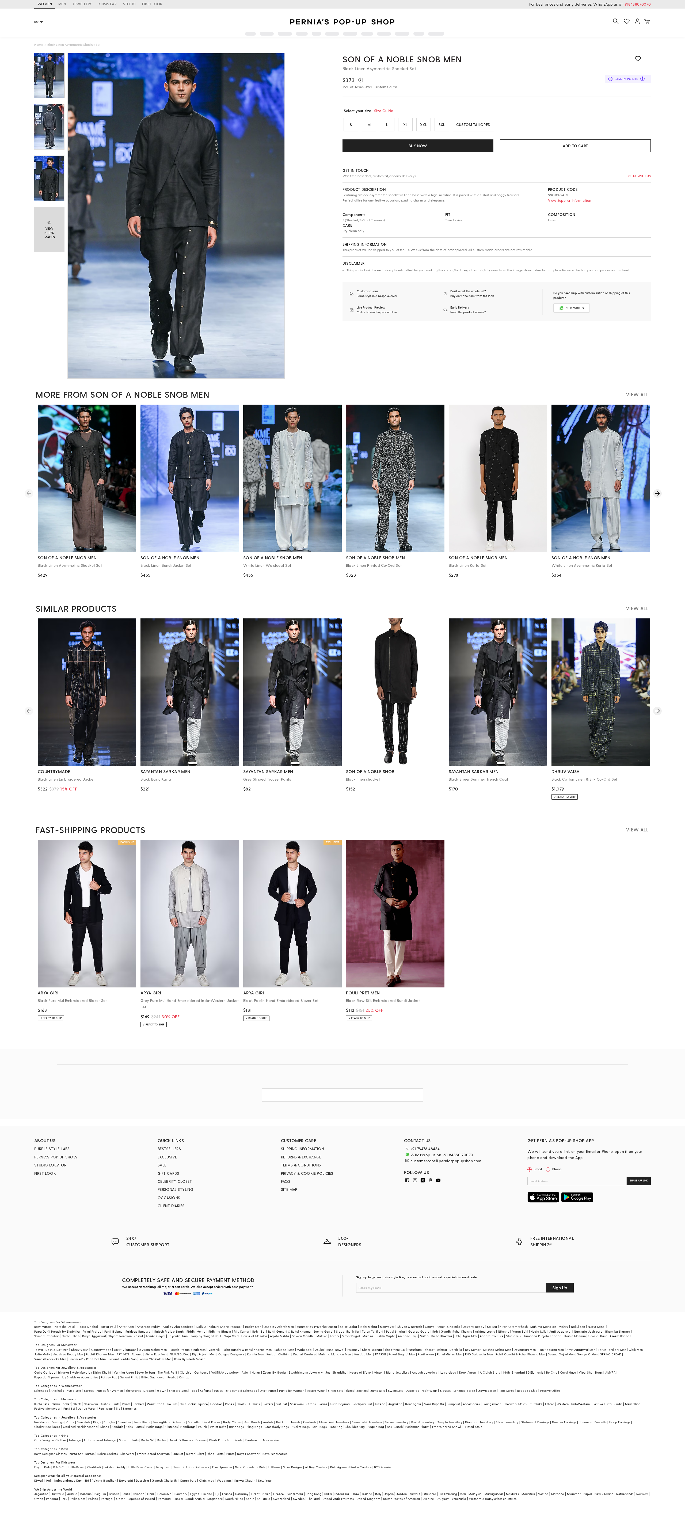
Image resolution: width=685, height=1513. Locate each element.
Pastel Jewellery (423, 1422)
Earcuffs (194, 1422)
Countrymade (101, 1349)
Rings (97, 1422)
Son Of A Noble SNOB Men (402, 59)
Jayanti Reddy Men (123, 1359)
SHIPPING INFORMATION (302, 1148)
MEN (62, 4)
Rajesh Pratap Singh (169, 1331)
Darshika (456, 1349)
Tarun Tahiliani (372, 1331)
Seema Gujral (323, 1331)
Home (38, 44)
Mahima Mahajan (543, 1326)
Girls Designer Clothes (50, 1440)
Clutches (171, 1426)
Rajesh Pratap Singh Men (188, 1349)
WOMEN (44, 4)
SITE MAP (289, 1189)
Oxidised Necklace (76, 1426)
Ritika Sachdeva (153, 1377)
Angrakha (395, 1404)
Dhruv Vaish (79, 1349)
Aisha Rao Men (156, 1354)
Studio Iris (513, 1336)
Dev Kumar (473, 1349)
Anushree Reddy (148, 1326)
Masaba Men (363, 1354)
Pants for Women (291, 1390)
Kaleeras (179, 1422)
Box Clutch (395, 1426)
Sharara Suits (129, 1440)
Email (538, 1169)
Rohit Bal (258, 1331)
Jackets (362, 1390)
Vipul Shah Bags (591, 1372)
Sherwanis (133, 1390)
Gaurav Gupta (419, 1331)
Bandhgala (413, 1404)
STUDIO (129, 4)
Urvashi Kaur (597, 1336)
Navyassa (163, 1467)
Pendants (309, 1422)
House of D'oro (360, 1372)
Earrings (58, 1422)
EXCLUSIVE (167, 1157)
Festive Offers (550, 1390)
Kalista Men (255, 1354)
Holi (49, 1480)
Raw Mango (43, 1326)
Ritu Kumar (242, 1331)
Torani (334, 1336)
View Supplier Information (569, 200)
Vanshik (214, 1349)
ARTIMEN (123, 1354)
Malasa (368, 1336)
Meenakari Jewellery (334, 1422)
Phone (557, 1169)
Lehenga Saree (464, 1390)
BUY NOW (418, 145)
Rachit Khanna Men (100, 1354)
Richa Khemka (441, 1336)
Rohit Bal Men (284, 1349)
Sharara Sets (178, 1390)
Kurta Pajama (340, 1404)
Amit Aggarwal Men (580, 1349)
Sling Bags (254, 1426)
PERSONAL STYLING (175, 1189)
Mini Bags (320, 1426)
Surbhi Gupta (385, 1336)
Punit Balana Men (551, 1349)
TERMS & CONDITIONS (301, 1165)
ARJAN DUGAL (179, 1354)
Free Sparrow (222, 1467)
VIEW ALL (637, 394)
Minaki (378, 1372)
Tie (118, 1408)
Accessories (471, 1404)
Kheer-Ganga (372, 1349)
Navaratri (126, 1480)
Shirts (77, 1404)
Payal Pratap (92, 1331)
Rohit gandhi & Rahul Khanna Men (247, 1349)
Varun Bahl (520, 1331)
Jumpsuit (453, 1404)
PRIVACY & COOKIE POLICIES (307, 1173)
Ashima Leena (485, 1331)
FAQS (286, 1181)
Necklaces (41, 1422)
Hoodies (216, 1404)
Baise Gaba (348, 1326)
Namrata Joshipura (588, 1331)
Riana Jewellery (397, 1372)
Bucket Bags (301, 1426)
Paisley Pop (109, 1377)
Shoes (104, 1426)
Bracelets (83, 1422)
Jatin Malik (42, 1354)
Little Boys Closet (141, 1467)
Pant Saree (507, 1390)
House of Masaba (254, 1336)
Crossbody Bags (277, 1426)
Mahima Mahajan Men (334, 1354)
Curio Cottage (44, 1372)
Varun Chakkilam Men (155, 1359)
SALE (162, 1165)
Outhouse (201, 1372)
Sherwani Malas (515, 1404)
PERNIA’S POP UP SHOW (56, 1157)
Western (563, 1404)
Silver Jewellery (507, 1422)
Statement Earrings (535, 1422)
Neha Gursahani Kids (250, 1467)
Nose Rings (142, 1422)
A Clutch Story (490, 1372)
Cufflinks (536, 1404)
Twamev (353, 1349)
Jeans (323, 1404)
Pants (126, 1404)
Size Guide (383, 110)
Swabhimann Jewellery (306, 1372)
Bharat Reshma (436, 1349)
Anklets (268, 1422)
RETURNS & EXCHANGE (301, 1157)
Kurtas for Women (110, 1390)
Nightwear (429, 1390)
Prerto (172, 1377)
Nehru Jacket (61, 1404)
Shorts (241, 1404)
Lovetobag (448, 1372)
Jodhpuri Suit (362, 1404)
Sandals (117, 1426)
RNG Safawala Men (479, 1354)
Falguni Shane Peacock (225, 1326)
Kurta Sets (74, 1390)
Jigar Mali (469, 1336)
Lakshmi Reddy (114, 1467)
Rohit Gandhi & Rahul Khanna (289, 1331)
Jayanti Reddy (473, 1326)
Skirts (350, 1390)
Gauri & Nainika (449, 1326)
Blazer (190, 1453)
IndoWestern (580, 1404)
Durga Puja (188, 1480)
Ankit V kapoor (125, 1349)
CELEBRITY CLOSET (175, 1181)
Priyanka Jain (178, 1336)
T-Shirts (254, 1404)
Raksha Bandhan (104, 1480)
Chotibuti (94, 1467)
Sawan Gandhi (303, 1336)
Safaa (424, 1336)
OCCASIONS (169, 1197)
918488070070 (638, 4)
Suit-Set (281, 1404)
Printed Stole (473, 1426)
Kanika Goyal (155, 1336)
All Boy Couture (316, 1467)
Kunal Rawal (335, 1349)
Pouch (202, 1426)
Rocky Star (253, 1326)
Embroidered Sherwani (154, 1453)
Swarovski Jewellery (367, 1422)
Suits (116, 1404)
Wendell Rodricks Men (50, 1359)
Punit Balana (113, 1331)
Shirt (200, 1453)
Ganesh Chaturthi (164, 1480)
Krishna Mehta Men (497, 1349)
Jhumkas (585, 1422)
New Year (265, 1480)
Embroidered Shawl (446, 1426)
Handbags (187, 1426)
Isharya (63, 1372)
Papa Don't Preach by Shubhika (57, 1331)
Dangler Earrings (564, 1422)
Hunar (256, 1372)
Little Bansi (76, 1467)
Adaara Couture (491, 1336)
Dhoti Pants (268, 1390)
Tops (193, 1390)
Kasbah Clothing (279, 1354)
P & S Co (59, 1467)
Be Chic (551, 1372)
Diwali (38, 1480)
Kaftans (205, 1390)
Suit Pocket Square (194, 1404)
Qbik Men (636, 1349)
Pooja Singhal (88, 1326)
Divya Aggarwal (94, 1336)
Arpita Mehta (279, 1336)
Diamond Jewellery (479, 1422)
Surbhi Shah (70, 1336)
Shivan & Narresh (409, 1326)
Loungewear (492, 1404)
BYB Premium (383, 1467)
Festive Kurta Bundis (607, 1404)
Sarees (89, 1390)
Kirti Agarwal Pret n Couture (350, 1467)
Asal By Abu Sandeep (178, 1326)
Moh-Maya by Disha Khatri (91, 1372)
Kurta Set (148, 1440)
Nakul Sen (578, 1326)
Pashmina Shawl (417, 1426)
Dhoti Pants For (220, 1440)
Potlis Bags (154, 1426)
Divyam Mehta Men (153, 1349)
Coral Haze (568, 1372)
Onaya (430, 1326)
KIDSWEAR (107, 4)
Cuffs (70, 1422)
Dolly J (201, 1326)
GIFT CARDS (168, 1173)
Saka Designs (292, 1467)
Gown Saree (487, 1390)
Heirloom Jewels (288, 1422)
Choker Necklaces (47, 1426)
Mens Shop (633, 1404)
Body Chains (232, 1422)
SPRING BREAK (610, 1354)
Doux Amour (468, 1372)
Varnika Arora (124, 1372)
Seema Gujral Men (561, 1354)
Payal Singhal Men (402, 1354)
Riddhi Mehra (196, 1331)
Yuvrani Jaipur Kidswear (191, 1467)
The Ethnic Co (395, 1349)
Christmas (206, 1480)
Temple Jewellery (449, 1422)
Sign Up (559, 1287)
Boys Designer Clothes (50, 1453)
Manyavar (387, 1326)
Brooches (129, 1408)
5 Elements (535, 1372)
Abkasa (137, 1354)
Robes (229, 1404)
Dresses (148, 1390)
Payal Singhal (396, 1331)
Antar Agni (126, 1326)
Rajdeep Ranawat (138, 1331)
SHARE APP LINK (639, 1180)
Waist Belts (218, 1426)
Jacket (178, 1453)
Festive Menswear (47, 1408)
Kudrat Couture (304, 1354)
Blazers (268, 1404)
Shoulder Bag (355, 1426)
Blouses (445, 1390)
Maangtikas (161, 1422)
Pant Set (69, 1408)
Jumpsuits (377, 1390)
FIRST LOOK (152, 4)
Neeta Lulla (538, 1331)
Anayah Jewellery (424, 1372)
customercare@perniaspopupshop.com (445, 1160)
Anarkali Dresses (181, 1440)
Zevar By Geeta (274, 1372)
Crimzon (185, 1377)
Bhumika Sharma (617, 1331)
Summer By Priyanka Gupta (317, 1326)
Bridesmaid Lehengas (241, 1390)
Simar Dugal (351, 1336)
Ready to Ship (527, 1390)
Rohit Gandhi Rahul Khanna (452, 1331)
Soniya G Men (587, 1354)
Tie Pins (171, 1404)
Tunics (218, 1390)
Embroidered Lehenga (100, 1440)
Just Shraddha (336, 1372)
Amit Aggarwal (560, 1331)
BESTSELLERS (169, 1148)
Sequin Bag (376, 1426)
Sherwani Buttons (303, 1404)
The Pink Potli (167, 1372)
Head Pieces (211, 1422)
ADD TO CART (575, 145)
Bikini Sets (335, 1390)
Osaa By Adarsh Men (279, 1326)
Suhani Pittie (129, 1377)
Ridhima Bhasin (219, 1331)
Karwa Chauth (245, 1480)
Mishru (563, 1326)
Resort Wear (316, 1390)
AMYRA (610, 1372)
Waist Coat (155, 1404)
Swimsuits (395, 1390)
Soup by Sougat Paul (206, 1336)
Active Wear (87, 1408)
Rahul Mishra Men (449, 1354)
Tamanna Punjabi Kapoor (542, 1336)
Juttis (140, 1426)
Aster (245, 1372)
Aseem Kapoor (620, 1336)
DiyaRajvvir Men (204, 1354)
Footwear (106, 1408)
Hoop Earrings (619, 1422)
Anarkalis (57, 1390)
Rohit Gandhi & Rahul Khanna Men (520, 1354)
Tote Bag (335, 1426)
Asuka (319, 1349)
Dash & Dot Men (56, 1349)
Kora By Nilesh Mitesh (189, 1359)
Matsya (322, 1336)
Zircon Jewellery (396, 1422)
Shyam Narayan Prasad (125, 1336)
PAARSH (380, 1354)
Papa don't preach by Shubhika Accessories (66, 1377)
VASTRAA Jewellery (225, 1372)
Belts (129, 1426)
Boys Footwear (248, 1453)
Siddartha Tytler (347, 1331)
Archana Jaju (407, 1336)
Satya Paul (108, 1326)
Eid (87, 1480)
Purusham (415, 1349)
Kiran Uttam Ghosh (514, 1326)
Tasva (38, 1349)
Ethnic (549, 1404)
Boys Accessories (274, 1453)
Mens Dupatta (434, 1404)
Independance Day (68, 1480)
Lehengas (41, 1390)
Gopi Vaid (231, 1336)
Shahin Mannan (575, 1336)
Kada (94, 1426)
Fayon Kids (42, 1467)
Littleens (274, 1467)
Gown (161, 1390)
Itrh (457, 1336)
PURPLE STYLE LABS (52, 1148)
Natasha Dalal (65, 1326)
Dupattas (412, 1390)
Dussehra (142, 1480)
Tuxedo (380, 1404)
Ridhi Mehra (368, 1326)
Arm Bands (252, 1422)
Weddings (224, 1480)
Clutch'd (186, 1372)
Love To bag (146, 1372)
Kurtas (105, 1404)
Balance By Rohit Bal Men (87, 1359)
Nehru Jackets (107, 1453)
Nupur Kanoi (597, 1326)
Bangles (109, 1422)
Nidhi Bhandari (514, 1372)
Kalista (492, 1326)
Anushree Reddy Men (68, 1354)
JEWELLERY (82, 4)
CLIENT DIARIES (171, 1205)
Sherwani (91, 1404)
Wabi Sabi (305, 1349)
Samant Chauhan (47, 1336)
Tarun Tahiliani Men (612, 1349)
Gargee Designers (231, 1354)
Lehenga (75, 1440)
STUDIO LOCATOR (50, 1165)
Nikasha (503, 1331)
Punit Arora (426, 1354)
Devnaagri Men (525, 1349)
